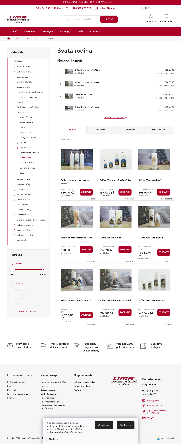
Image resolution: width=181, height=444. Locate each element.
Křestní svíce (25, 132)
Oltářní (23, 142)
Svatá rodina (25, 157)
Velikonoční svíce (27, 168)
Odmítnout (103, 425)
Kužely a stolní (23, 179)
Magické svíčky (23, 184)
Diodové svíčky (23, 87)
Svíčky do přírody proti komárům (31, 220)
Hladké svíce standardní (27, 97)
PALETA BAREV (24, 194)
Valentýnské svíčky (25, 225)
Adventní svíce (26, 122)
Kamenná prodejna (82, 386)
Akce (18, 295)
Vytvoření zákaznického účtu (53, 382)
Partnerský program (16, 382)
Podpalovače (22, 204)
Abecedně (71, 129)
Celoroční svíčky (24, 71)
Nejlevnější (101, 129)
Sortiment (18, 61)
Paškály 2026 (26, 147)
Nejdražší (130, 129)
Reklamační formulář (50, 401)
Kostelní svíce (23, 112)
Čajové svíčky (23, 77)
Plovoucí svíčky (23, 199)
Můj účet (44, 386)
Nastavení (54, 439)
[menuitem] (14, 31)
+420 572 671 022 (155, 405)
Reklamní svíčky (24, 209)
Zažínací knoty (26, 173)
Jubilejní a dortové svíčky (28, 107)
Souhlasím (125, 425)
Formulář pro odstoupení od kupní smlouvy (53, 407)
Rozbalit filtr (27, 311)
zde (81, 432)
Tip (17, 304)
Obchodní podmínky (49, 394)
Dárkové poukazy (24, 82)
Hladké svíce (25, 127)
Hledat (108, 19)
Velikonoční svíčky (25, 235)
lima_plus (151, 417)
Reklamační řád (47, 398)
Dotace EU (12, 390)
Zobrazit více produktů (114, 118)
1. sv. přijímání (26, 117)
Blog (9, 386)
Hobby (20, 102)
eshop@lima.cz (153, 400)
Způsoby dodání (48, 390)
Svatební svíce (23, 214)
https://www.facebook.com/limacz (156, 411)
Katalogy (11, 398)
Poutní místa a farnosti (30, 152)
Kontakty (78, 390)
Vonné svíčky (23, 240)
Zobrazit (86, 192)
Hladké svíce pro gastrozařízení (30, 92)
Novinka (19, 299)
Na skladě (20, 290)
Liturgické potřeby (28, 137)
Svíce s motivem (27, 162)
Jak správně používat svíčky (19, 394)
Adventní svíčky (24, 66)
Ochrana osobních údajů (84, 382)
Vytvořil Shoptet (167, 438)
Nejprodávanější (159, 129)
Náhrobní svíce (23, 189)
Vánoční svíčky (23, 230)
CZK (147, 8)
